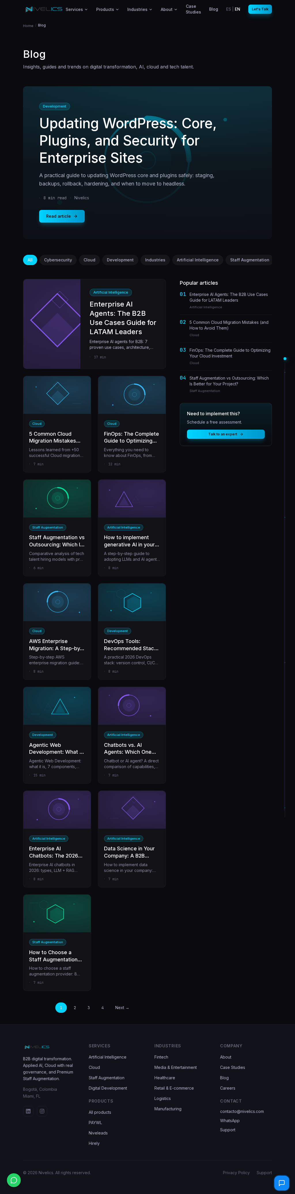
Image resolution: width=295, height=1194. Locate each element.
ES (228, 9)
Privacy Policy (236, 1172)
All (30, 259)
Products (105, 9)
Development (120, 259)
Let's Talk (260, 9)
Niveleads (98, 1132)
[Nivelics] (49, 1047)
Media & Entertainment (175, 1067)
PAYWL (95, 1122)
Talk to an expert (222, 434)
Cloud (89, 259)
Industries (137, 9)
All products (100, 1112)
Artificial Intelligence (198, 259)
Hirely (94, 1143)
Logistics (162, 1098)
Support (227, 1129)
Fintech (161, 1057)
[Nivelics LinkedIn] (28, 1111)
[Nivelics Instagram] (42, 1111)
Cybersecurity (58, 259)
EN (237, 9)
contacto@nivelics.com (242, 1111)
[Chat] (281, 1183)
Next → (122, 1007)
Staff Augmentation (249, 259)
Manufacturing (167, 1108)
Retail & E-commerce (174, 1088)
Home (28, 26)
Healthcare (164, 1077)
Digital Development (108, 1088)
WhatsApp (230, 1120)
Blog (224, 1077)
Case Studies (232, 1067)
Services (74, 9)
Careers (227, 1088)
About (167, 9)
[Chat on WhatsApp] (14, 1180)
